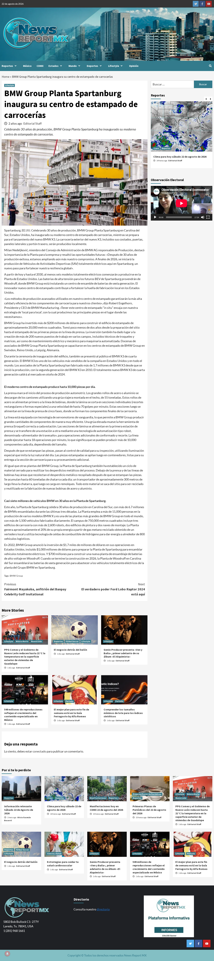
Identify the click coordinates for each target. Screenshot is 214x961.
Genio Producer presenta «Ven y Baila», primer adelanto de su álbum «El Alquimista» (123, 653)
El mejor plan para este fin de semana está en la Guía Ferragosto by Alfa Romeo (71, 713)
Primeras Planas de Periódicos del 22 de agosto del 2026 (149, 810)
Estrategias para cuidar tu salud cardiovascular (63, 863)
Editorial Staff (32, 123)
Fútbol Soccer (72, 641)
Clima (156, 148)
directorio (103, 909)
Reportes (7, 65)
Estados (53, 65)
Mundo (73, 65)
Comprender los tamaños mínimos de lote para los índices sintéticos (123, 713)
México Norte (22, 641)
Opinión (133, 65)
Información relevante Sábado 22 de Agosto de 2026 (18, 810)
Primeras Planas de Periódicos (147, 794)
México (27, 65)
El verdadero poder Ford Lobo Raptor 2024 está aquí (113, 589)
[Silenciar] (202, 217)
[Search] (210, 66)
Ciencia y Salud (54, 853)
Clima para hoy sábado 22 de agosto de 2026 (179, 156)
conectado (39, 751)
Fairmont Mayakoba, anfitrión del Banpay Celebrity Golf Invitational (35, 589)
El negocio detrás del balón (70, 649)
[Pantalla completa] (208, 217)
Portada (69, 701)
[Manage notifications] (7, 953)
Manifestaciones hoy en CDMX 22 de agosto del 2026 (106, 808)
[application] (181, 203)
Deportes (92, 65)
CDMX (40, 65)
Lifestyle (113, 65)
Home (5, 77)
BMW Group (16, 575)
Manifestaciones (98, 798)
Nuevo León (36, 641)
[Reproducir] (155, 217)
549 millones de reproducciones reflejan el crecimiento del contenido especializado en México (23, 715)
